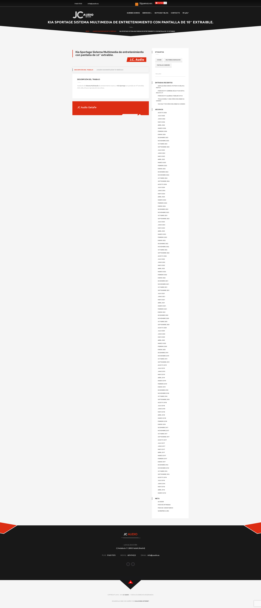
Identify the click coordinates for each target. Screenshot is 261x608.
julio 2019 (161, 368)
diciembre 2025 (163, 137)
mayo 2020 (161, 337)
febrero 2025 (162, 165)
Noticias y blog (161, 13)
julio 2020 (161, 330)
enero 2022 (161, 278)
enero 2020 (161, 349)
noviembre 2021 (163, 284)
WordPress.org (163, 511)
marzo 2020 (162, 343)
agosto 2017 (162, 440)
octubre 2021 (162, 287)
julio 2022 (161, 259)
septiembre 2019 (163, 362)
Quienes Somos (133, 13)
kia (99, 31)
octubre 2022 (162, 250)
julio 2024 (161, 187)
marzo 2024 (162, 200)
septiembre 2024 (163, 181)
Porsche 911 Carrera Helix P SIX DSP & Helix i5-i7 (170, 91)
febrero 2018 (162, 421)
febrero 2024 (162, 203)
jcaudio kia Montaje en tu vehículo (109, 69)
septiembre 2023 (163, 218)
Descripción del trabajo (83, 69)
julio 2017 (161, 443)
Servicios (146, 13)
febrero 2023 (162, 237)
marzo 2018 (162, 418)
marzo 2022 (162, 271)
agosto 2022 (162, 256)
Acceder (161, 501)
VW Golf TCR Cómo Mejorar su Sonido (171, 104)
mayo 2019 (161, 374)
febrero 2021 (162, 309)
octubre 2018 (162, 396)
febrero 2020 (162, 346)
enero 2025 (161, 168)
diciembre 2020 (163, 315)
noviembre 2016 (163, 468)
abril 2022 (161, 268)
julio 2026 (161, 115)
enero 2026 (161, 134)
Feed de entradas (164, 504)
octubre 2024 (162, 178)
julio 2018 (161, 405)
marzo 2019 (162, 380)
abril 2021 (161, 302)
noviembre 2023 (163, 212)
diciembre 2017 (163, 427)
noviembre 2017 (163, 430)
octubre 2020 (162, 321)
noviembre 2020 (163, 318)
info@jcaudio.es (93, 3)
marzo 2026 (162, 128)
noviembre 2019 (163, 355)
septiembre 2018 (163, 399)
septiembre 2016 (163, 474)
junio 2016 (161, 483)
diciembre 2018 (163, 390)
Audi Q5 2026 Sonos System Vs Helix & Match (170, 86)
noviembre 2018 (163, 393)
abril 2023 (161, 231)
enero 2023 (161, 240)
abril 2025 (161, 159)
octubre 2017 (162, 433)
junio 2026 (161, 119)
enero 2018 (161, 424)
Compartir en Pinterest (95, 94)
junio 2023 (161, 225)
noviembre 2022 (163, 246)
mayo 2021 (161, 299)
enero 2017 (161, 461)
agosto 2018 (162, 402)
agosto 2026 (162, 112)
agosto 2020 (162, 327)
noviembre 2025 (163, 140)
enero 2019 (161, 387)
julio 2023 (161, 221)
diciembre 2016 (163, 465)
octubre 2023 (162, 215)
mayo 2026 (161, 122)
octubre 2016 (162, 471)
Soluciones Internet (142, 601)
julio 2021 (161, 293)
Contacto (175, 13)
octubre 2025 (162, 144)
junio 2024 (161, 190)
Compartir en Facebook (79, 94)
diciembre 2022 (163, 243)
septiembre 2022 (163, 253)
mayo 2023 (161, 228)
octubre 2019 (162, 359)
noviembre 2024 (163, 175)
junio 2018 (161, 408)
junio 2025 (161, 153)
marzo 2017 (162, 455)
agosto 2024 (162, 184)
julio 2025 (161, 150)
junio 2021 (161, 296)
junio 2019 (161, 371)
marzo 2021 (162, 306)
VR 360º (185, 13)
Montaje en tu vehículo (108, 31)
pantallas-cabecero (163, 65)
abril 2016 (161, 490)
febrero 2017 (162, 458)
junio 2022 (161, 262)
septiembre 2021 (163, 290)
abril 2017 (161, 452)
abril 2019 (161, 377)
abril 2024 (161, 196)
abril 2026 (161, 125)
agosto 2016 (162, 477)
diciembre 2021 (163, 281)
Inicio (87, 31)
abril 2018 (161, 415)
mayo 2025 (161, 156)
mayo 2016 (161, 486)
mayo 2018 (161, 412)
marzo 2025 (162, 162)
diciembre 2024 (163, 172)
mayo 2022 (161, 265)
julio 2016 (161, 480)
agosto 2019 (162, 365)
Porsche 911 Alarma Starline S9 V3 (170, 95)
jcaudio (95, 31)
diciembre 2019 (163, 352)
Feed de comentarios (165, 508)
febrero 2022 (162, 274)
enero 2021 (161, 312)
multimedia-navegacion (173, 59)
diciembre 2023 (163, 209)
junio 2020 (161, 334)
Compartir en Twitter (84, 94)
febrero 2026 (162, 131)
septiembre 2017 (163, 436)
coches (159, 59)
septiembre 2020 (163, 324)
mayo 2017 (161, 449)
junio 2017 (161, 446)
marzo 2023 (162, 234)
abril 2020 (161, 340)
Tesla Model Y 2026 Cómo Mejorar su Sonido (170, 100)
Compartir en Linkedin (90, 94)
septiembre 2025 (163, 147)
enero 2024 (161, 206)
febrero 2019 (162, 384)
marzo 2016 (162, 493)
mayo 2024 (161, 193)
